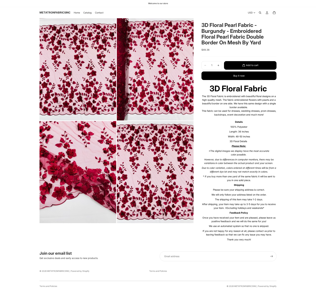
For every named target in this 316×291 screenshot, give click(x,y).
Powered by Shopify (80, 271)
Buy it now (239, 75)
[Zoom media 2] (155, 69)
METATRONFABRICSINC (58, 271)
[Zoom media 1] (78, 69)
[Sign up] (271, 256)
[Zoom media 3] (78, 172)
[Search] (260, 12)
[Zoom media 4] (155, 172)
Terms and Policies (158, 271)
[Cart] (274, 12)
